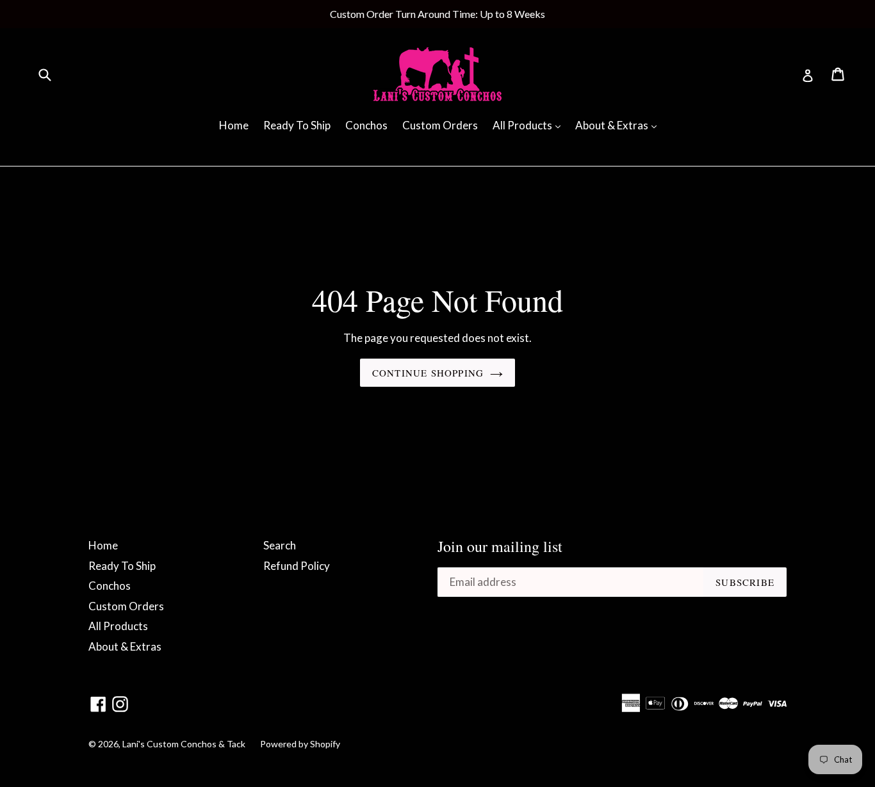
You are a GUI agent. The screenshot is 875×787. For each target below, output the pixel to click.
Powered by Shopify (300, 743)
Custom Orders (440, 125)
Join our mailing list (500, 546)
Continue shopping (428, 372)
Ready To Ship (297, 125)
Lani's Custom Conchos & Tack (184, 743)
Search (279, 545)
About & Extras (619, 125)
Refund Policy (296, 565)
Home (234, 125)
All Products (530, 125)
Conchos (366, 125)
